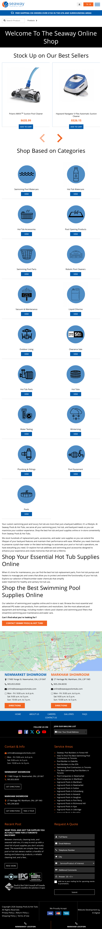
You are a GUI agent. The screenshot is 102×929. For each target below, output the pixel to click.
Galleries (69, 714)
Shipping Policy (9, 916)
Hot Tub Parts (26, 389)
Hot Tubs (76, 389)
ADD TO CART (26, 127)
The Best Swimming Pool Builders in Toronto (73, 772)
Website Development (87, 910)
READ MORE (11, 866)
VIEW (26, 194)
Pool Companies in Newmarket (70, 776)
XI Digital (96, 913)
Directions (15, 706)
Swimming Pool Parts (26, 269)
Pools (26, 509)
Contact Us (51, 718)
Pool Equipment (75, 469)
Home (18, 714)
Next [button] (58, 138)
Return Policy (22, 913)
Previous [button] (43, 138)
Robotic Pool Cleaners (76, 269)
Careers (52, 714)
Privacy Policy (8, 913)
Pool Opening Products (75, 229)
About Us (34, 714)
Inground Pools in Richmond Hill (71, 804)
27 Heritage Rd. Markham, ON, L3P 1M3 (71, 679)
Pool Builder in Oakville (67, 761)
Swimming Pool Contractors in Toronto (74, 767)
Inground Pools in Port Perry (69, 800)
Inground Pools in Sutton (68, 788)
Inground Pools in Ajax (67, 807)
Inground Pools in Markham (69, 782)
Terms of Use (23, 916)
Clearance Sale (75, 349)
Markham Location (76, 926)
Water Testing (26, 429)
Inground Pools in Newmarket (70, 785)
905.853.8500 (13, 684)
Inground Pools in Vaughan (69, 797)
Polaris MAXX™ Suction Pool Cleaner (26, 114)
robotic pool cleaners (53, 610)
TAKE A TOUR (28, 811)
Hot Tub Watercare (75, 189)
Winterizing (75, 429)
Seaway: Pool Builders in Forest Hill (72, 753)
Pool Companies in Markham (69, 779)
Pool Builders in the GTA (67, 764)
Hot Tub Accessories (26, 229)
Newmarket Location (25, 926)
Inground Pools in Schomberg (70, 791)
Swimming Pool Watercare (26, 189)
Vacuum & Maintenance (26, 309)
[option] (26, 95)
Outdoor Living (26, 349)
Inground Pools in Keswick (68, 794)
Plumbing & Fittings (26, 469)
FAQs (84, 714)
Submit (74, 892)
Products (31, 20)
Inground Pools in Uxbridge (69, 810)
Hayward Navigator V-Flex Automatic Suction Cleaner (76, 115)
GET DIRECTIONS (13, 786)
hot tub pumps (88, 572)
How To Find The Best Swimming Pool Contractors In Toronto (73, 757)
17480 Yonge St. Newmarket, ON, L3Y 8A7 (26, 679)
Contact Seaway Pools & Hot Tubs (24, 623)
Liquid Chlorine (76, 309)
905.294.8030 (60, 684)
